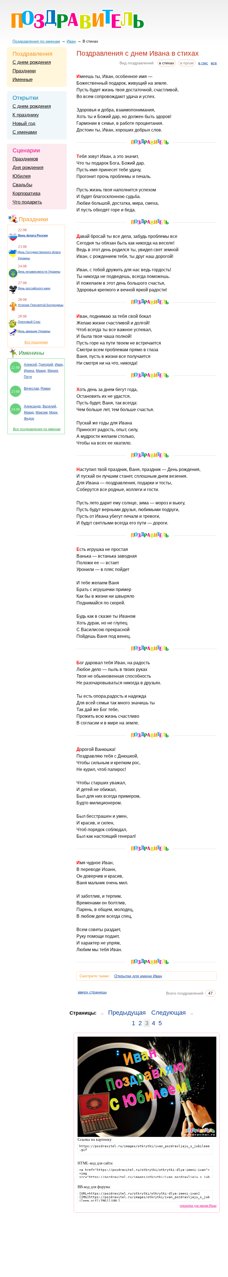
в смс (203, 63)
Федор (29, 419)
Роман (46, 388)
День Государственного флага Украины (39, 255)
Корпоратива (26, 193)
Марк (53, 412)
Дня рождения (28, 167)
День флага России (33, 235)
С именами (25, 132)
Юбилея (22, 176)
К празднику (26, 115)
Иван (71, 41)
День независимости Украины (39, 271)
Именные (23, 79)
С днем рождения (32, 62)
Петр (28, 377)
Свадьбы (22, 184)
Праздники (24, 71)
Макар (41, 371)
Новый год (24, 123)
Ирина (29, 371)
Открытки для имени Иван (138, 976)
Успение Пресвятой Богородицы (40, 305)
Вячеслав (31, 388)
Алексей (30, 365)
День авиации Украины (34, 331)
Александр (32, 406)
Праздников (25, 159)
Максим (42, 412)
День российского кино (34, 288)
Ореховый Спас (29, 321)
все (214, 63)
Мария (53, 371)
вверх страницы (92, 992)
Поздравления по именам (36, 41)
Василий (49, 406)
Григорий (46, 365)
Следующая (168, 1012)
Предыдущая (127, 1012)
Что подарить (27, 202)
